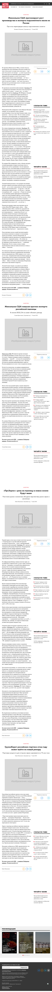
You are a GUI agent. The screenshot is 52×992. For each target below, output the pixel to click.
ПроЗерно (27, 88)
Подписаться (24, 967)
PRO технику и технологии (25, 7)
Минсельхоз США (7, 354)
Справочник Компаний (37, 7)
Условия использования (6, 988)
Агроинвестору (17, 220)
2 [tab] (24, 955)
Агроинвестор (14, 7)
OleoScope (15, 93)
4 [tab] (27, 955)
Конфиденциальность (5, 987)
